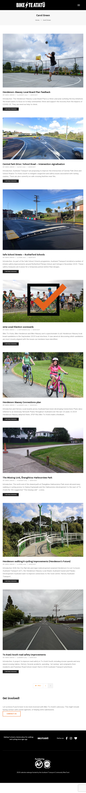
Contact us (12, 714)
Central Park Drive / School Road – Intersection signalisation (34, 164)
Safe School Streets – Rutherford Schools (24, 254)
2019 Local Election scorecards (18, 327)
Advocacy (34, 95)
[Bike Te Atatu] (31, 4)
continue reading (11, 109)
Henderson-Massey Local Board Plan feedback (26, 92)
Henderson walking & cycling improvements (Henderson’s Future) (37, 561)
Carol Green (9, 95)
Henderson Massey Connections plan (22, 402)
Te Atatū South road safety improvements (24, 654)
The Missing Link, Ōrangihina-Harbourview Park (27, 477)
